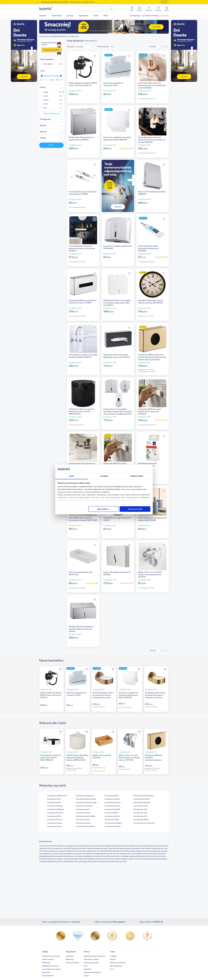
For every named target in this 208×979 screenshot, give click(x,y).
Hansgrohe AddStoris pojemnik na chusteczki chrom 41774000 (82, 301)
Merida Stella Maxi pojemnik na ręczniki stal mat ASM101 (81, 138)
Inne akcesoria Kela (82, 809)
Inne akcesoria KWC (112, 796)
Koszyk (167, 10)
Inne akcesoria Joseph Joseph (86, 803)
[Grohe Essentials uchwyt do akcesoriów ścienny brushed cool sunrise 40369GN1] (152, 121)
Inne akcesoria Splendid (141, 803)
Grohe (46, 96)
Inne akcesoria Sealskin (113, 826)
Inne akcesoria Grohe (54, 826)
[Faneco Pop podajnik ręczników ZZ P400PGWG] (117, 230)
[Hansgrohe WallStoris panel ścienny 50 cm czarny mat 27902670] (152, 393)
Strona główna (44, 36)
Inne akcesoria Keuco (83, 813)
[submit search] (110, 8)
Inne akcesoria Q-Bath (112, 809)
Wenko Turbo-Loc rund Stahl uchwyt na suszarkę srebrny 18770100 (150, 574)
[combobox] (84, 46)
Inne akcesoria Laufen (112, 799)
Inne (85, 966)
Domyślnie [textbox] (79, 47)
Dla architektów (48, 976)
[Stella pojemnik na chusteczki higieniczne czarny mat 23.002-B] (117, 339)
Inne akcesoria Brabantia (55, 809)
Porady (86, 976)
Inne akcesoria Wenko (141, 820)
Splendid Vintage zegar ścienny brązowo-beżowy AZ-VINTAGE (150, 301)
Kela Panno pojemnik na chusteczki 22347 (113, 84)
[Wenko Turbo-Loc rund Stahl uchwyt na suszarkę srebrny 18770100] (152, 556)
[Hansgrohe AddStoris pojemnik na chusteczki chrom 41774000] (83, 285)
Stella (46, 104)
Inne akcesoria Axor (54, 799)
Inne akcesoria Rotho (112, 816)
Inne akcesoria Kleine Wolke (85, 816)
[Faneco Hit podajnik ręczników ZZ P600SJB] (117, 556)
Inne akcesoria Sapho (112, 820)
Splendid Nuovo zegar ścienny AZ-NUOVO (117, 519)
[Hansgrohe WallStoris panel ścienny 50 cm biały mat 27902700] (117, 448)
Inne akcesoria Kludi (83, 820)
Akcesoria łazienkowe (59, 36)
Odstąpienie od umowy (50, 966)
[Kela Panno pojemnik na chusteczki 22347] (117, 67)
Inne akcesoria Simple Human (143, 796)
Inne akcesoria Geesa (54, 823)
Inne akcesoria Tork (140, 816)
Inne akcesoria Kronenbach (85, 826)
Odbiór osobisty (48, 959)
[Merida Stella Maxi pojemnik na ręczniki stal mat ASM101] (83, 121)
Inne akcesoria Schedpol (113, 823)
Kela (45, 108)
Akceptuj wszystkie (135, 509)
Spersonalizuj (102, 509)
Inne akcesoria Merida (112, 806)
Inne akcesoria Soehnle (141, 799)
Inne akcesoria (73, 36)
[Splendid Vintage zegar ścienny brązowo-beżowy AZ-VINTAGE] (152, 285)
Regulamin (87, 969)
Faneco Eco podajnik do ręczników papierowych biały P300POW (117, 138)
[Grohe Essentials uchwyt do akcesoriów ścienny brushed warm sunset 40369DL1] (152, 67)
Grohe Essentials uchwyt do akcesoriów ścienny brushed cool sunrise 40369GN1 (151, 139)
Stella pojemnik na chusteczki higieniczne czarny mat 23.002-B (116, 356)
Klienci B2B (46, 972)
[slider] (42, 76)
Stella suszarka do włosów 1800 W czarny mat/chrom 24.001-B (83, 84)
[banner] (24, 51)
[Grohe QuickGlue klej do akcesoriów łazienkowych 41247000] (152, 230)
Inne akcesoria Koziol (83, 823)
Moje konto (148, 10)
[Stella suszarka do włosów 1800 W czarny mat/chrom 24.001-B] (83, 67)
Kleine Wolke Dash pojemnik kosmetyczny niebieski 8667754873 (83, 519)
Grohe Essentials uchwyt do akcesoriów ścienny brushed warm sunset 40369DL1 (152, 85)
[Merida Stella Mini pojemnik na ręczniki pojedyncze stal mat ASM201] (83, 611)
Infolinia (139, 10)
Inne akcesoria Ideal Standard (86, 799)
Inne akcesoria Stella (140, 806)
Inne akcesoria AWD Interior (57, 796)
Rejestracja (70, 959)
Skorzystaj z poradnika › (51, 50)
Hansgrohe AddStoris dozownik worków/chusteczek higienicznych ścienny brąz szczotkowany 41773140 (152, 357)
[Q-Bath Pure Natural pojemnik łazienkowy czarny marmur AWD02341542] (83, 393)
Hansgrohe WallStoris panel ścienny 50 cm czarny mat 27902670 (149, 411)
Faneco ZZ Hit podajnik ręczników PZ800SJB (151, 193)
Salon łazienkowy (116, 966)
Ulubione (158, 10)
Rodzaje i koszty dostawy (51, 956)
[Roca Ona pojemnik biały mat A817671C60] (83, 556)
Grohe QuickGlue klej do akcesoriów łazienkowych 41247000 (148, 248)
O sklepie (113, 956)
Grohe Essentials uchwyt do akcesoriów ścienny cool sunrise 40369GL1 (82, 248)
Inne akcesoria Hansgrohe (85, 796)
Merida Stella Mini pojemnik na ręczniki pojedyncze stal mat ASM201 (81, 629)
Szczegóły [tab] (104, 476)
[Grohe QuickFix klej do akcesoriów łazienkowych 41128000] (83, 176)
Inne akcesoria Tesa (140, 809)
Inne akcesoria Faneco (55, 820)
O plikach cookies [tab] (136, 476)
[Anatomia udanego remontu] (104, 27)
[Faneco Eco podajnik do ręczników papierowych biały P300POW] (117, 121)
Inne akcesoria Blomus (55, 806)
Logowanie (69, 956)
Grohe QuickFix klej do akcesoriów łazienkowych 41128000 (83, 193)
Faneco (46, 100)
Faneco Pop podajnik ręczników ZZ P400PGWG (117, 247)
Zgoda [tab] (71, 476)
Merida (46, 92)
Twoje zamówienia (72, 963)
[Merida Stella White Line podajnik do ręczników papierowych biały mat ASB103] (117, 285)
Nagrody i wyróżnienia (117, 963)
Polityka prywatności (91, 963)
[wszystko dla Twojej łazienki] (50, 7)
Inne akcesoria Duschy (55, 813)
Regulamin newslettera (92, 972)
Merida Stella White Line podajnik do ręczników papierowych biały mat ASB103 (117, 302)
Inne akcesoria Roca (112, 813)
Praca (112, 969)
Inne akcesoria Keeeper (84, 806)
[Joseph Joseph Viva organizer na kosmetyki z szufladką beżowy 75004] (83, 448)
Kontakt (113, 959)
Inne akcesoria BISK (54, 803)
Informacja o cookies (91, 959)
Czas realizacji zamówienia (51, 969)
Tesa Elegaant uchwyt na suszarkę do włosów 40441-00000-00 (83, 356)
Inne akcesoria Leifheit (113, 803)
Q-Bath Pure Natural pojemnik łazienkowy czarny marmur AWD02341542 (81, 411)
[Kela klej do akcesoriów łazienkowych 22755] (152, 448)
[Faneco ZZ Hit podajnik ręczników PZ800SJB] (152, 176)
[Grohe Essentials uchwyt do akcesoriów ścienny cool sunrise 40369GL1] (83, 230)
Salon (132, 10)
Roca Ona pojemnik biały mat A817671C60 (81, 573)
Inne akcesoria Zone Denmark (143, 823)
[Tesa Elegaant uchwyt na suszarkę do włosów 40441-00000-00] (83, 339)
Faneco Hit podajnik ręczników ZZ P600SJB (117, 573)
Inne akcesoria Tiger (140, 813)
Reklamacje (46, 963)
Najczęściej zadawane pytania (94, 956)
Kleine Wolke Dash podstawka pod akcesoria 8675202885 (152, 519)
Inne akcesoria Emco (54, 816)
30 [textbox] (112, 47)
